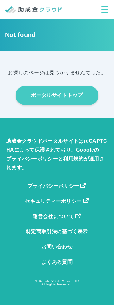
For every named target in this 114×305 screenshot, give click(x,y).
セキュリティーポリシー (54, 201)
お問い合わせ (57, 246)
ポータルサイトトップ (57, 95)
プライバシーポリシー (32, 158)
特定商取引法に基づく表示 (57, 231)
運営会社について (54, 216)
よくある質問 (57, 262)
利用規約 (73, 158)
